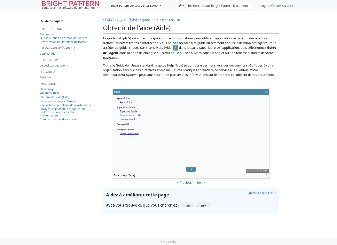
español (146, 20)
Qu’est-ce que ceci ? (262, 193)
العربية (121, 20)
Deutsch (160, 20)
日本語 (109, 20)
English (174, 20)
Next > (200, 182)
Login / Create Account (276, 6)
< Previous (184, 182)
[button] (188, 204)
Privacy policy (168, 241)
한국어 (132, 20)
